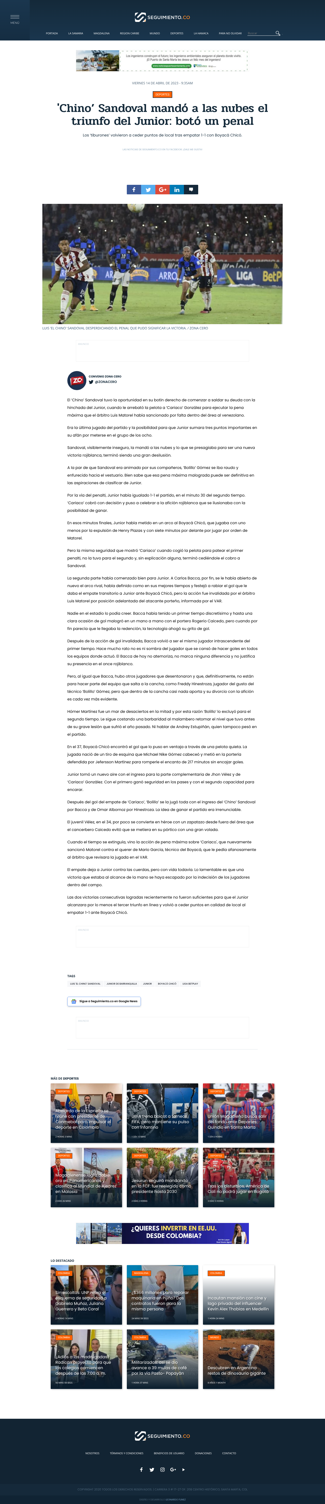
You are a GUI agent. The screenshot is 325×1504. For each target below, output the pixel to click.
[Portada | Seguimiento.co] (162, 17)
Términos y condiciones (126, 1453)
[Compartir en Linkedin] (177, 189)
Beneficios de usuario (169, 1453)
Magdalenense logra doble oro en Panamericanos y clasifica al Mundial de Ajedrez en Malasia (86, 1183)
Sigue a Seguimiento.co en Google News (108, 1001)
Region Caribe (129, 33)
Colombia (64, 1273)
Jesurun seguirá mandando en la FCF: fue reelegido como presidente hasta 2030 (161, 1186)
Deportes (176, 33)
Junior (147, 984)
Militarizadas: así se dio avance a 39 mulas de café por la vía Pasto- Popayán (159, 1367)
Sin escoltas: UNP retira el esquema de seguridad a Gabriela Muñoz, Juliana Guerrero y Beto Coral (81, 1301)
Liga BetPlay (190, 984)
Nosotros (92, 1453)
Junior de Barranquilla (122, 984)
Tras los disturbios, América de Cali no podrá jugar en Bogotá (238, 1188)
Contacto (229, 1453)
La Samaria (75, 33)
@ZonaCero (106, 381)
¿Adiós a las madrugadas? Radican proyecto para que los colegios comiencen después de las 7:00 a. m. (83, 1365)
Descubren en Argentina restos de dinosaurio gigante (237, 1370)
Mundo (155, 33)
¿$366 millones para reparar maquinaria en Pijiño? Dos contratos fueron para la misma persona (160, 1301)
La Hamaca (201, 33)
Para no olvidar (230, 33)
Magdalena (101, 33)
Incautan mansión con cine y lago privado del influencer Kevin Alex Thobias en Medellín (238, 1303)
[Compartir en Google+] (162, 189)
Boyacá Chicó (167, 984)
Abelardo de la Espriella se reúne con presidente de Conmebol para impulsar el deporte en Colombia (83, 1119)
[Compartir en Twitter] (148, 189)
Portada (52, 33)
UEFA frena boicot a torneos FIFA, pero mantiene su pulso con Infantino (160, 1121)
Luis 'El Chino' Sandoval (85, 984)
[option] (162, 267)
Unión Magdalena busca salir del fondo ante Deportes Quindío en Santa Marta (237, 1121)
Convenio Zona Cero (105, 377)
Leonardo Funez (176, 1499)
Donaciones (203, 1453)
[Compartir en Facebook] (134, 189)
